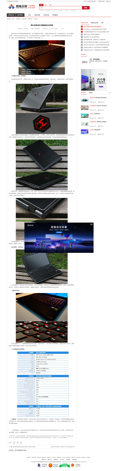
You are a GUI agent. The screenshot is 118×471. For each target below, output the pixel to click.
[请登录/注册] (102, 1)
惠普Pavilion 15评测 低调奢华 (92, 34)
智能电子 (49, 457)
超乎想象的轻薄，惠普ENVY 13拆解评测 (94, 39)
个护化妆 (64, 457)
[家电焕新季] (85, 131)
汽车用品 (54, 457)
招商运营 (43, 459)
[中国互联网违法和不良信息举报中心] (53, 465)
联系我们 (68, 459)
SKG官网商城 (73, 10)
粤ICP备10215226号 (67, 461)
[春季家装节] (85, 115)
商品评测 (24, 18)
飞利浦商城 (48, 10)
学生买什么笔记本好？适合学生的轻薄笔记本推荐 (96, 44)
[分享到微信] (14, 442)
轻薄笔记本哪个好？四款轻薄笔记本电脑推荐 (96, 47)
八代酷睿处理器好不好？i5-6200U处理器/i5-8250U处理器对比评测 (96, 32)
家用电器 (34, 457)
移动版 (16, 1)
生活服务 (88, 457)
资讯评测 (46, 15)
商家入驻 (50, 459)
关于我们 (62, 459)
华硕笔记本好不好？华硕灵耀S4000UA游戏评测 (96, 50)
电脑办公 (30, 18)
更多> (109, 92)
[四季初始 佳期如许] (85, 123)
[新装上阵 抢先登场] (85, 107)
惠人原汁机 (54, 10)
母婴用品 (73, 457)
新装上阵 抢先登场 (98, 105)
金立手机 (66, 10)
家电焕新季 (94, 129)
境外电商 (20, 15)
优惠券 (91, 92)
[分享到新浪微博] (17, 442)
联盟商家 (56, 459)
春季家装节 (94, 113)
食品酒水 (83, 457)
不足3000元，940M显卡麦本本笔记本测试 (95, 29)
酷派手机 (61, 10)
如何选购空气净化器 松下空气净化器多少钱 (65, 446)
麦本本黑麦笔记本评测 (20, 450)
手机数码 (39, 457)
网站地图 (74, 459)
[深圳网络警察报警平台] (42, 465)
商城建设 (55, 15)
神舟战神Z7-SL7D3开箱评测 (91, 37)
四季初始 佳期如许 (98, 121)
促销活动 (83, 92)
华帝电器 (42, 10)
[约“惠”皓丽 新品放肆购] (85, 99)
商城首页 (29, 457)
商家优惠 (37, 15)
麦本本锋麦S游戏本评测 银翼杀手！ (93, 26)
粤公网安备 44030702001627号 (79, 461)
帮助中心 (108, 1)
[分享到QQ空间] (21, 442)
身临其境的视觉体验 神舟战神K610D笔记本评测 (24, 446)
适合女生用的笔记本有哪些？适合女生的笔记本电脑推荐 (96, 42)
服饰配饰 (59, 457)
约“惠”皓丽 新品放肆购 (97, 97)
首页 (29, 15)
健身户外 (78, 457)
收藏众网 (10, 1)
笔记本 (35, 18)
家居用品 (69, 457)
